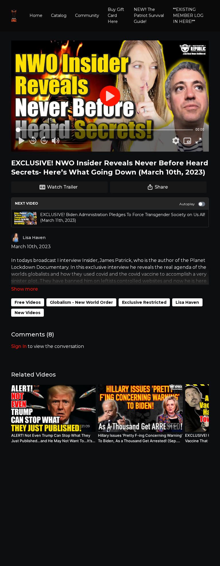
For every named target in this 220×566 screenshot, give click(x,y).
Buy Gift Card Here (116, 15)
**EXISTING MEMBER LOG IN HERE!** (188, 15)
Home (36, 15)
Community (87, 15)
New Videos (27, 312)
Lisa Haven (187, 302)
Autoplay (187, 204)
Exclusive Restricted (144, 302)
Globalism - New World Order (81, 302)
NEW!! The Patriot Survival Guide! (149, 15)
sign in (19, 346)
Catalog (58, 15)
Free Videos (28, 302)
